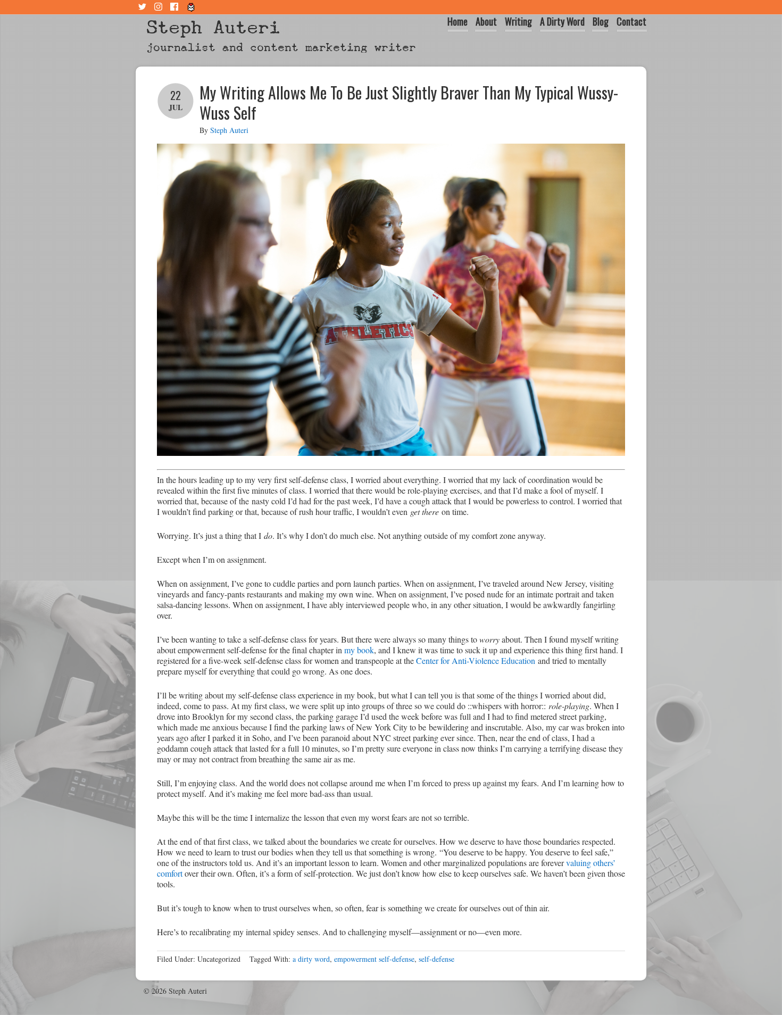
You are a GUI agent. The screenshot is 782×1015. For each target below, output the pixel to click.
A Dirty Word (562, 21)
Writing (518, 21)
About (486, 21)
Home (457, 21)
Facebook (175, 7)
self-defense (436, 959)
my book (359, 649)
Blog (601, 21)
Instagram (159, 7)
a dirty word (311, 959)
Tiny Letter (191, 7)
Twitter (143, 7)
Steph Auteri (213, 27)
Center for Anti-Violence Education (475, 660)
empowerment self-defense (374, 959)
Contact (631, 21)
